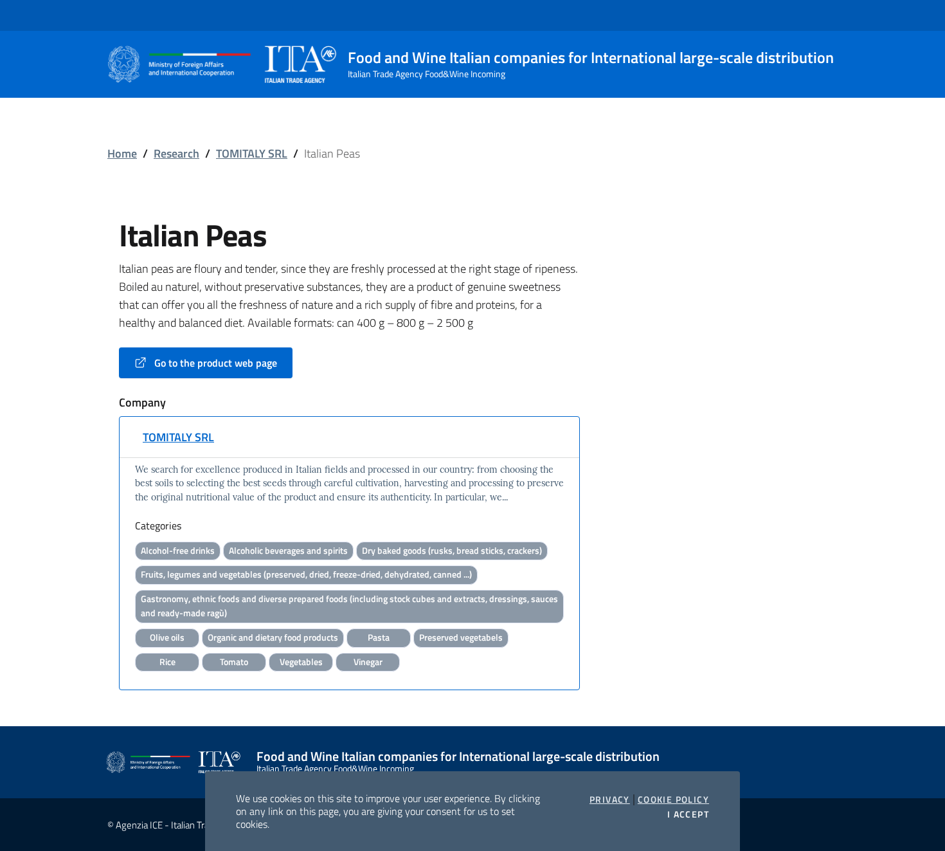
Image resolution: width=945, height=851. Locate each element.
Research (176, 153)
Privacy (610, 799)
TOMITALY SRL (251, 153)
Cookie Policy (673, 799)
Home (122, 153)
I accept (688, 814)
